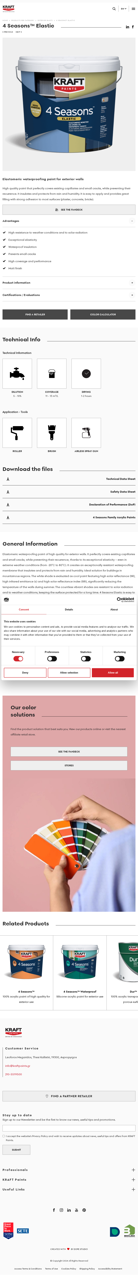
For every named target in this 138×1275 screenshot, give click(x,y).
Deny (25, 672)
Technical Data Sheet (120, 479)
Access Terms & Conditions (28, 1268)
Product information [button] (16, 282)
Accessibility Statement (110, 1268)
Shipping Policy (87, 1268)
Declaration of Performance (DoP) (112, 504)
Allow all (113, 672)
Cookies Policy (68, 1268)
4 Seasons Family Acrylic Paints (114, 517)
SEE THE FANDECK (72, 209)
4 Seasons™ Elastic (65, 20)
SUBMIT (16, 1149)
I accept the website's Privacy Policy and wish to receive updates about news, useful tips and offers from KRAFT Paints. (70, 1138)
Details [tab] (69, 609)
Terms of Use (51, 1268)
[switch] (52, 658)
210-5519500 (13, 1074)
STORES (69, 765)
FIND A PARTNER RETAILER (71, 1096)
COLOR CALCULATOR (103, 314)
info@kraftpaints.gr (17, 1066)
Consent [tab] (24, 609)
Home (5, 20)
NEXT (18, 32)
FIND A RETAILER (35, 314)
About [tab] (114, 609)
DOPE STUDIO (81, 1249)
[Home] (7, 8)
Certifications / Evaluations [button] (21, 295)
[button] (128, 26)
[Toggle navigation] (133, 9)
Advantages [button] (11, 221)
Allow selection (69, 672)
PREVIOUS (8, 32)
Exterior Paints (45, 20)
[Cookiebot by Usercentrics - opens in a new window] (119, 599)
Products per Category (22, 20)
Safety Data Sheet (122, 491)
